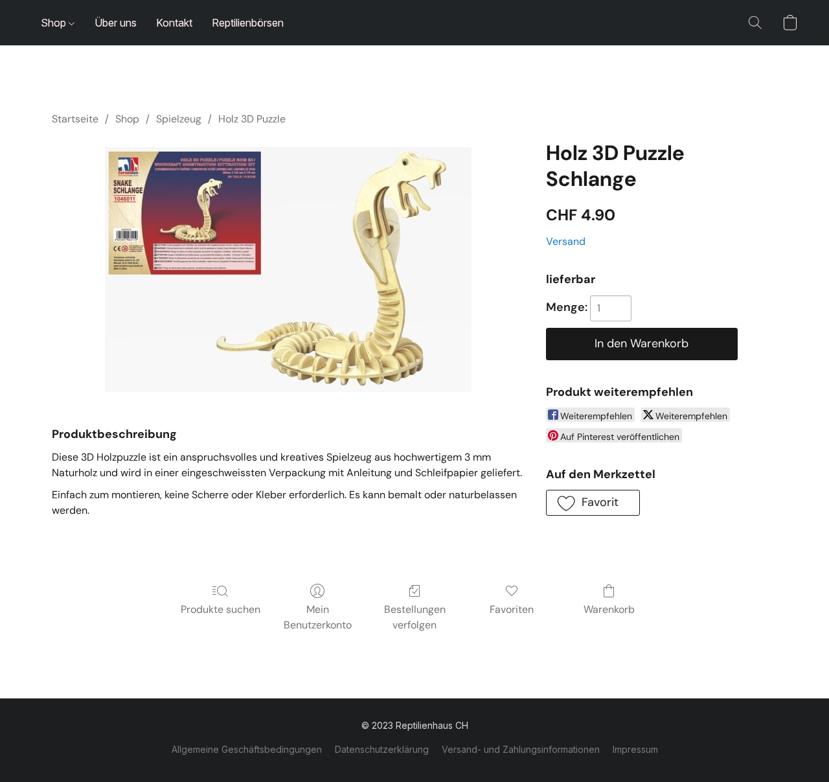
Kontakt (174, 22)
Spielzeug (178, 119)
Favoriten (512, 609)
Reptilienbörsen (248, 22)
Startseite (75, 119)
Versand (565, 241)
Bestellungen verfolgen (415, 617)
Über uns (116, 22)
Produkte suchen (220, 609)
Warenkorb (609, 609)
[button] (755, 22)
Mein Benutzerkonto (318, 617)
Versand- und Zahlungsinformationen (521, 749)
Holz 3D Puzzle (252, 119)
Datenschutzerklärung (382, 749)
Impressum (635, 749)
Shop (55, 22)
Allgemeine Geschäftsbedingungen (247, 749)
